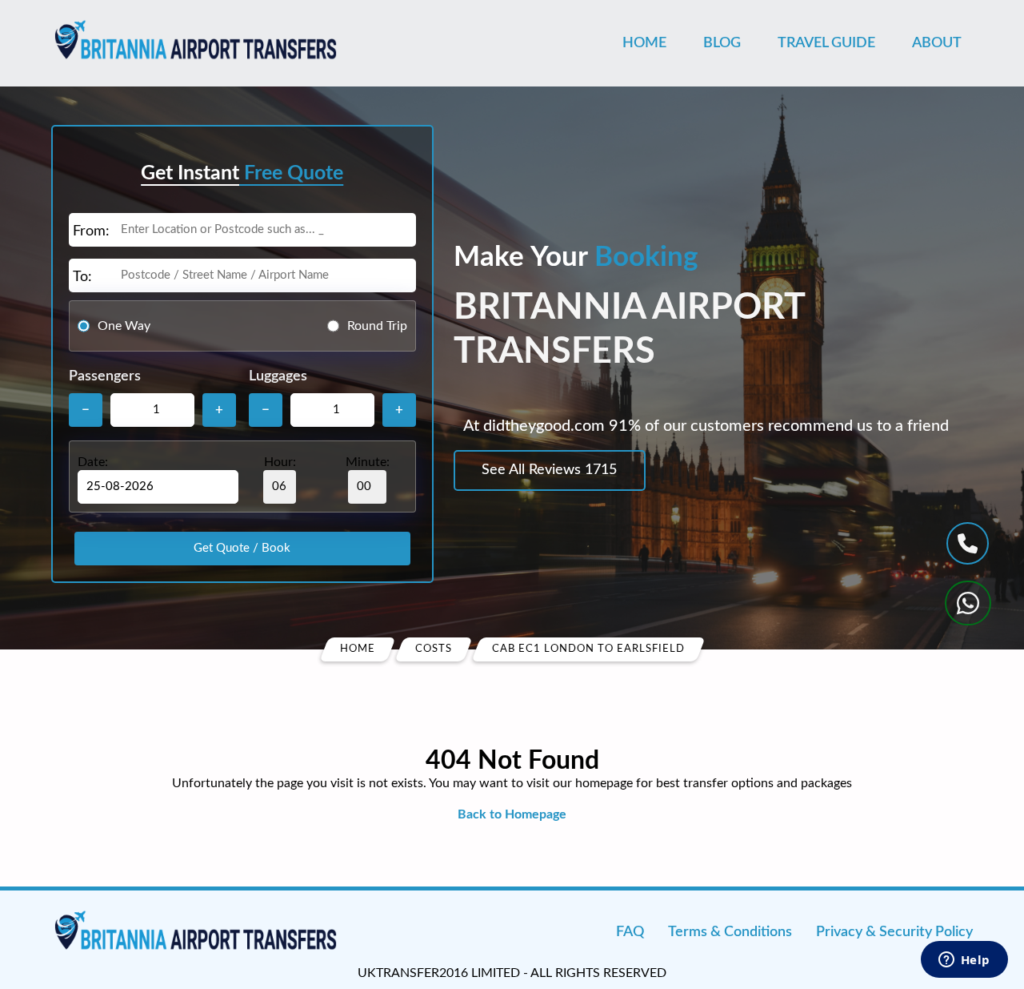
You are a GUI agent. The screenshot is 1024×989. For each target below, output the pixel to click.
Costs (433, 649)
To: (82, 277)
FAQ (630, 932)
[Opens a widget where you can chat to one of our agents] (964, 961)
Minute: (368, 462)
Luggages (278, 376)
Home (644, 43)
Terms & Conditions (730, 932)
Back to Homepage (512, 814)
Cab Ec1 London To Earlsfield (588, 649)
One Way (124, 326)
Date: (93, 462)
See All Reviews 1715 (549, 470)
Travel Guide (826, 43)
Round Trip (377, 326)
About (937, 43)
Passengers (105, 376)
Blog (722, 43)
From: (91, 231)
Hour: (280, 462)
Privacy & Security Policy (894, 932)
